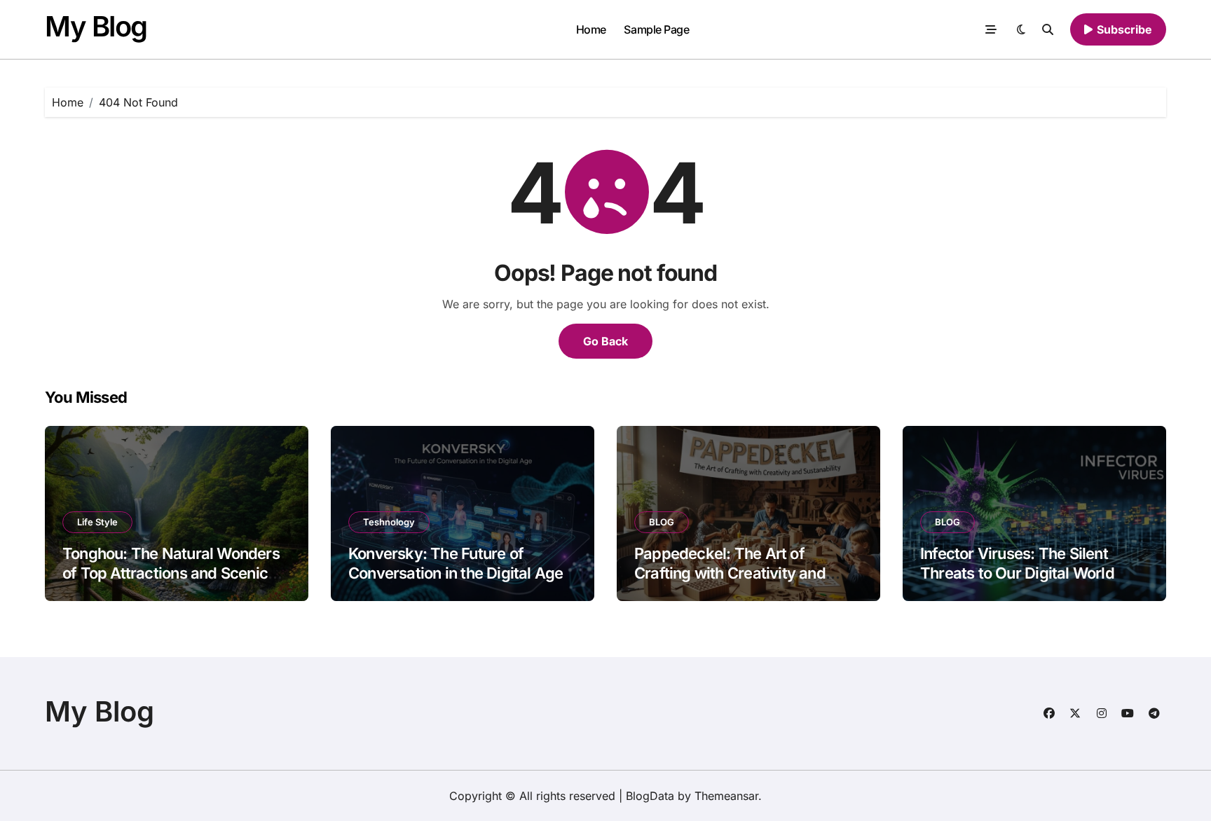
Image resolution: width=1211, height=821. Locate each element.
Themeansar (726, 796)
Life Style (97, 521)
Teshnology (389, 521)
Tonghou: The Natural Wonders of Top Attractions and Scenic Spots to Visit (171, 573)
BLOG (661, 521)
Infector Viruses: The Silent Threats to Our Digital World (1017, 563)
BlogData (650, 796)
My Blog (96, 26)
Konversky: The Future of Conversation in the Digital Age (455, 563)
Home (591, 29)
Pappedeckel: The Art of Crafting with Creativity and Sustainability (730, 573)
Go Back (605, 341)
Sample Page (656, 29)
